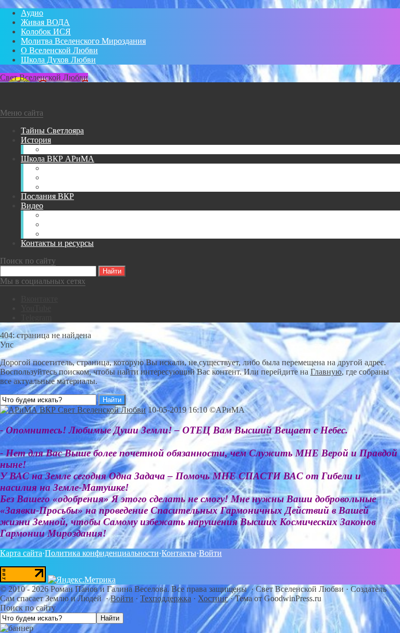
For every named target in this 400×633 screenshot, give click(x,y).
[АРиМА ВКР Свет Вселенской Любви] (73, 409)
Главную (326, 371)
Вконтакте (39, 298)
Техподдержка (165, 598)
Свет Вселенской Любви (44, 77)
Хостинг (213, 598)
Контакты (178, 553)
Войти (210, 553)
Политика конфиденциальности (102, 553)
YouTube (36, 308)
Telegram (36, 317)
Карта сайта (21, 553)
